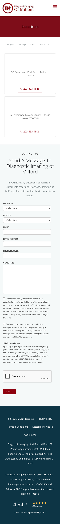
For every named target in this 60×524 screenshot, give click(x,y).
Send (9, 391)
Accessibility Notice (42, 426)
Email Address (10, 239)
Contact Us (44, 44)
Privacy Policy (45, 418)
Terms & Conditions (17, 426)
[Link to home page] (25, 8)
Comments (8, 262)
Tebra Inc (29, 418)
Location (8, 203)
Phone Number (11, 251)
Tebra (43, 512)
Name (6, 227)
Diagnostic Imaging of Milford (20, 44)
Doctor (7, 215)
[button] (55, 6)
